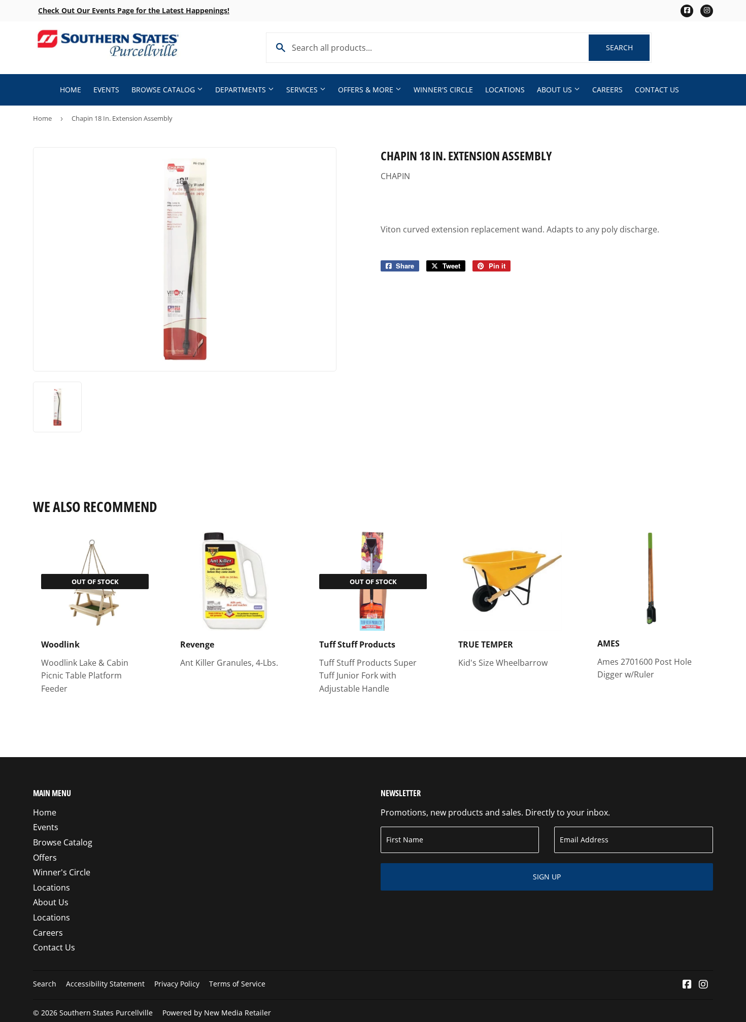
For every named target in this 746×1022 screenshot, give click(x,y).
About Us (555, 89)
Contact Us (657, 89)
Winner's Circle (443, 89)
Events (106, 89)
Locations (505, 89)
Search (628, 47)
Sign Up (547, 876)
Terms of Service (237, 984)
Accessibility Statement (105, 984)
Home (70, 89)
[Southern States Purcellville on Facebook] (687, 985)
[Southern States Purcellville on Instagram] (703, 985)
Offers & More (366, 89)
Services (303, 89)
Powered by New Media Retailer (216, 1012)
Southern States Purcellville (106, 1012)
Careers (607, 89)
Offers (45, 857)
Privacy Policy (176, 984)
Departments (241, 89)
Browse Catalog (164, 89)
